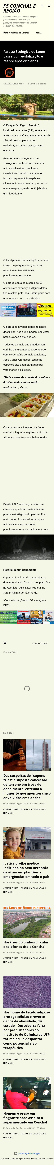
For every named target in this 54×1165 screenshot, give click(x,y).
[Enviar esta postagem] (5, 643)
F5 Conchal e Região (19, 8)
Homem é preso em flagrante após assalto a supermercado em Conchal (25, 1117)
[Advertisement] (27, 227)
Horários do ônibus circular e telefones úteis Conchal (25, 944)
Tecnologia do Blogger (28, 1153)
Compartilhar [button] (39, 643)
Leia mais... (8, 813)
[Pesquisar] (42, 5)
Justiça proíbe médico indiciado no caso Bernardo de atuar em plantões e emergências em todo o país (26, 870)
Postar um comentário (33, 809)
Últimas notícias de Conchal (16, 32)
